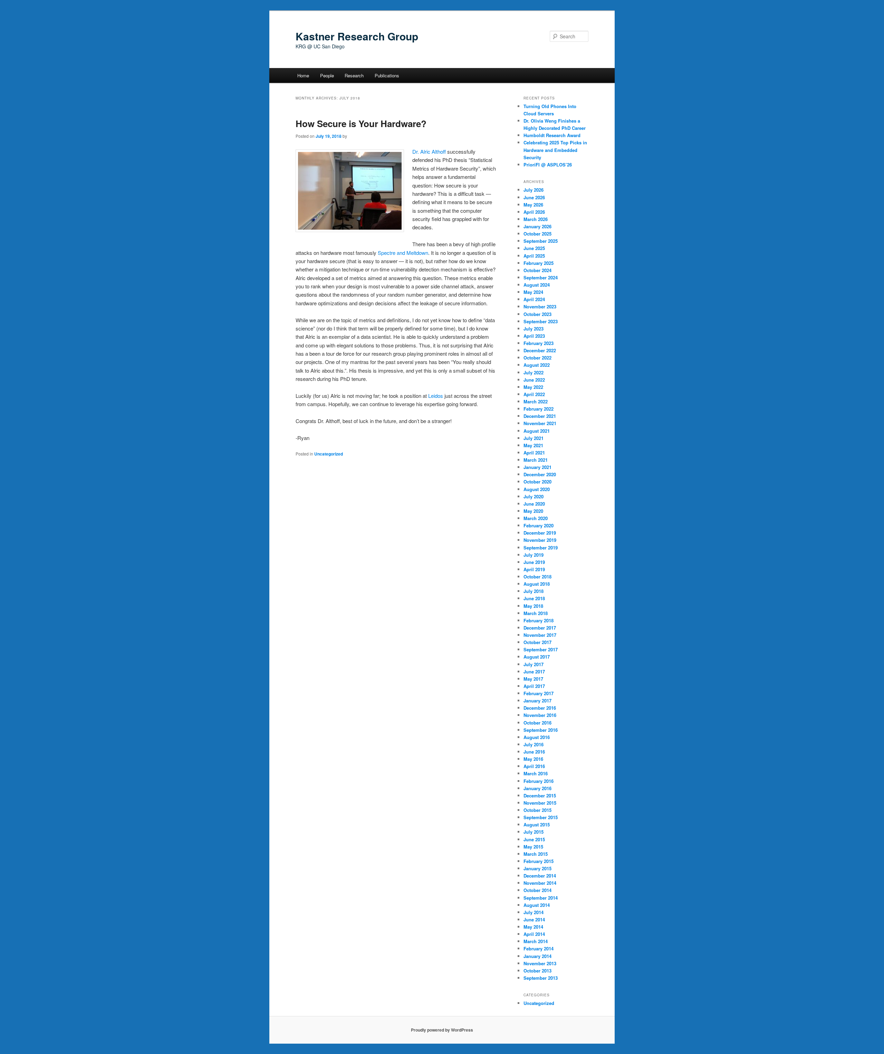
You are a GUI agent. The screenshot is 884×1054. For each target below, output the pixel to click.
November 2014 (539, 883)
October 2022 (537, 357)
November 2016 (539, 715)
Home (303, 75)
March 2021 (535, 460)
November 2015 (539, 802)
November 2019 (539, 540)
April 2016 (534, 766)
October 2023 (537, 314)
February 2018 (538, 620)
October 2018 (537, 576)
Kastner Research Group (357, 36)
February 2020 (538, 525)
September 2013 (540, 978)
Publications (387, 75)
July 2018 (533, 591)
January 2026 (537, 226)
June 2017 (534, 671)
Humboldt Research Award (551, 135)
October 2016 (537, 722)
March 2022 (535, 401)
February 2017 (538, 693)
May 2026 (533, 204)
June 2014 (534, 919)
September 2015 (540, 817)
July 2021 (533, 438)
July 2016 (533, 744)
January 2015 (537, 868)
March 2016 (535, 773)
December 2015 (539, 795)
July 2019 (533, 555)
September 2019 (540, 547)
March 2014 (535, 941)
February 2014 (538, 948)
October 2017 (537, 642)
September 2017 (540, 649)
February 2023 (538, 343)
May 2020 (533, 511)
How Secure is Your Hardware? (361, 123)
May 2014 (533, 926)
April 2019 (534, 569)
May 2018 (533, 606)
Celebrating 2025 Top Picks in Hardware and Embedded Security (555, 149)
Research (354, 75)
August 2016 (536, 737)
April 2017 (534, 686)
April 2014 (534, 934)
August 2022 (536, 365)
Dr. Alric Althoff (429, 151)
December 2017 (539, 627)
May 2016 (533, 759)
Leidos (435, 395)
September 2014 (540, 897)
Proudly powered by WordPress (442, 1030)
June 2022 (534, 379)
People (327, 75)
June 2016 (534, 751)
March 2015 (535, 854)
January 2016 (537, 788)
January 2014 (537, 956)
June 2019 (534, 562)
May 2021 (533, 445)
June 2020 (534, 503)
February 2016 (538, 781)
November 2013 (539, 963)
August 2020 (536, 489)
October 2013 (537, 970)
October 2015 (537, 810)
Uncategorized (328, 454)
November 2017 (539, 635)
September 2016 (540, 730)
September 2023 (540, 321)
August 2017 (536, 656)
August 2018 (536, 584)
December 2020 (539, 474)
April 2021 (534, 452)
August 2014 (536, 905)
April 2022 (534, 394)
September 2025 (540, 241)
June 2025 (534, 248)
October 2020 (537, 481)
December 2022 (539, 350)
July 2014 (533, 912)
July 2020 (533, 496)
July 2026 (533, 189)
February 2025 (538, 263)
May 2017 (533, 678)
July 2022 (533, 372)
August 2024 (536, 284)
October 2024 (537, 270)
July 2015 (533, 831)
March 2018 (535, 613)
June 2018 (534, 598)
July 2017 (533, 664)
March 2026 (535, 219)
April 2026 (534, 212)
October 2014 (537, 890)
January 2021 (537, 467)
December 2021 (539, 416)
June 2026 (534, 197)
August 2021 (536, 431)
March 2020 (535, 518)
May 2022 (533, 387)
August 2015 (536, 824)
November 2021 (539, 423)
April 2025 (534, 255)
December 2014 (539, 875)
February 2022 (538, 408)
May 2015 (533, 846)
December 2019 (539, 532)
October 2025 (537, 233)
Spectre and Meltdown (403, 252)
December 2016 (539, 708)
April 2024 (534, 299)
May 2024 (533, 292)
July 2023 (533, 328)
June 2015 (534, 839)
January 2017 (537, 700)
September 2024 (540, 277)
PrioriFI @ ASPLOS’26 (547, 164)
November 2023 (539, 306)
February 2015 (538, 861)
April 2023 (534, 336)
